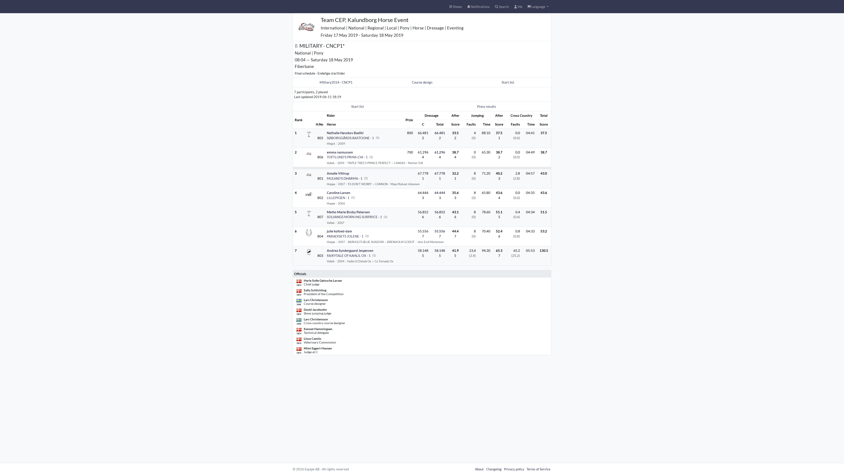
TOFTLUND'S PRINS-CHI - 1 (347, 157)
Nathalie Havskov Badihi (345, 133)
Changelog (494, 469)
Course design (422, 82)
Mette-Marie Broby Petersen (348, 212)
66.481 (440, 133)
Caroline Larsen (338, 193)
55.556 (440, 231)
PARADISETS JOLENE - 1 (345, 236)
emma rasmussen (340, 152)
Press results (486, 106)
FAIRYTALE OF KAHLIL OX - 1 (349, 256)
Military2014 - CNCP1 (336, 82)
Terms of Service (538, 469)
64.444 (440, 193)
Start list (508, 82)
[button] (538, 6)
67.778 (440, 173)
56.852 (440, 212)
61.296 (440, 152)
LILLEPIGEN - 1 (338, 198)
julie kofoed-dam (339, 231)
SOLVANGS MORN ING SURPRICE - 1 (354, 217)
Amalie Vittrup (338, 173)
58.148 (440, 250)
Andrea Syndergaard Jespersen (350, 250)
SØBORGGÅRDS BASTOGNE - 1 (350, 138)
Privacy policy (514, 469)
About (479, 469)
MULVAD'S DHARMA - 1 (344, 178)
